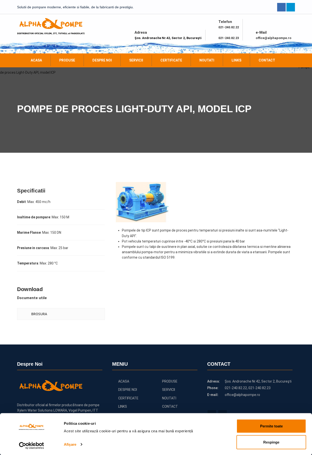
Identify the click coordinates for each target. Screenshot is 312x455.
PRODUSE (67, 60)
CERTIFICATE (171, 60)
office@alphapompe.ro (273, 38)
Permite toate (271, 426)
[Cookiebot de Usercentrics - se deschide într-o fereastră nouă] (31, 445)
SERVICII (136, 60)
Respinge (271, 442)
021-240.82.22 (228, 27)
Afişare (70, 444)
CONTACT (267, 60)
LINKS (236, 60)
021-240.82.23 (228, 38)
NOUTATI (206, 60)
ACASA (36, 60)
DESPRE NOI (102, 60)
